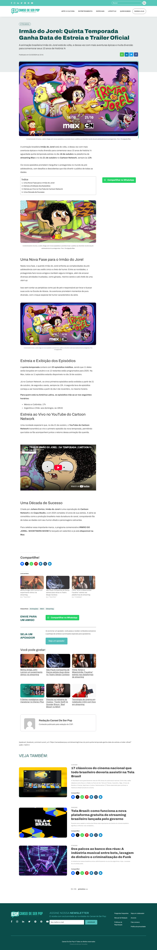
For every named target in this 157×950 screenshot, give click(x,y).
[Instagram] (14, 3)
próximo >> (83, 889)
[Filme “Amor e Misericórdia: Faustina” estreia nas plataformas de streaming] (83, 582)
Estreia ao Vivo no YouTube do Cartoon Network (43, 189)
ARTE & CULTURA (67, 11)
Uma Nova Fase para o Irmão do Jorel (39, 183)
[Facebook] (11, 3)
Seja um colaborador (137, 913)
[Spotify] (25, 3)
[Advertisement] (119, 156)
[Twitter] (21, 3)
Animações (34, 609)
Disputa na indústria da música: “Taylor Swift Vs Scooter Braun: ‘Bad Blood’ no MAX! (57, 703)
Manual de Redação (120, 918)
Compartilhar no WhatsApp (63, 618)
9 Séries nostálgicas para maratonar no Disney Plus (32, 700)
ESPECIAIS (100, 11)
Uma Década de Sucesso (34, 192)
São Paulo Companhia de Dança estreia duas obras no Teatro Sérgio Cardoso (57, 592)
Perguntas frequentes (121, 913)
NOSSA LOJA (139, 11)
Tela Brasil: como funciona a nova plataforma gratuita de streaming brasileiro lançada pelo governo (98, 815)
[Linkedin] (18, 3)
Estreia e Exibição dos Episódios (37, 186)
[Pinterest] (28, 3)
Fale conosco (135, 922)
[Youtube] (32, 3)
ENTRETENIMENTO (85, 11)
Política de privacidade (138, 926)
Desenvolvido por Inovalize (78, 944)
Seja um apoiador (56, 641)
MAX (42, 609)
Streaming (50, 609)
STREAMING (25, 24)
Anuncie (133, 918)
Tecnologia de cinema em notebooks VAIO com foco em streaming (84, 701)
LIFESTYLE (112, 11)
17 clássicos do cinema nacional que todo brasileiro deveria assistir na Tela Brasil (102, 772)
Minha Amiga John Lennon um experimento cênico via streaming (31, 592)
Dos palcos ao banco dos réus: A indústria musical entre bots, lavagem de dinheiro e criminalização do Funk (102, 853)
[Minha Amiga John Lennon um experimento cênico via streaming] (32, 582)
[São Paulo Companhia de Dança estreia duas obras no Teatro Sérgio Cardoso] (58, 582)
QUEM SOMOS (125, 11)
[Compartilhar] (122, 54)
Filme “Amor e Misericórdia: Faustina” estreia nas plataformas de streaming (82, 592)
